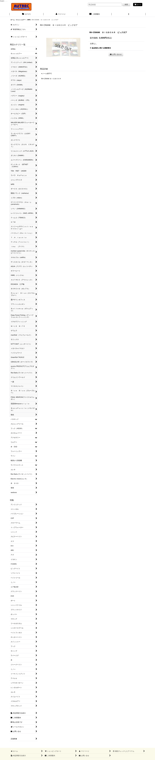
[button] (129, 14)
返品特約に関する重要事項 (101, 48)
